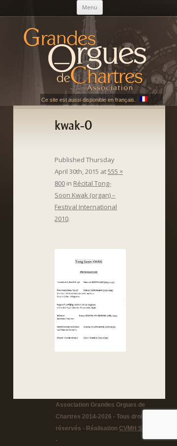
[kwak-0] (90, 300)
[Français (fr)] (144, 100)
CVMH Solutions (141, 428)
